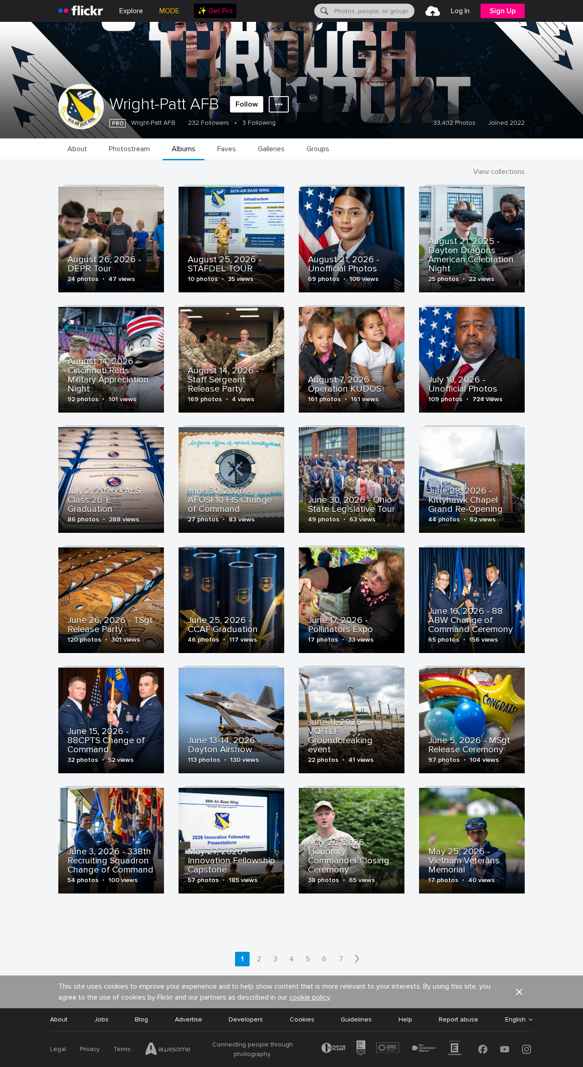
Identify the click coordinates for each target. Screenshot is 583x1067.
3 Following (259, 123)
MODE (169, 10)
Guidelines (356, 1019)
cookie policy (309, 997)
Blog (141, 1019)
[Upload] (432, 11)
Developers (246, 1019)
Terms (122, 1049)
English (515, 1019)
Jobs (101, 1019)
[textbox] (373, 11)
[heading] (80, 11)
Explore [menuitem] (131, 10)
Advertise (188, 1019)
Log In (460, 10)
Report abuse (458, 1019)
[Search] (323, 11)
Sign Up (503, 10)
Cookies (302, 1019)
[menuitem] (215, 11)
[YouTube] (504, 1049)
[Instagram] (526, 1049)
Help (405, 1019)
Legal (58, 1049)
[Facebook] (482, 1049)
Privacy (90, 1049)
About (58, 1019)
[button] (519, 991)
